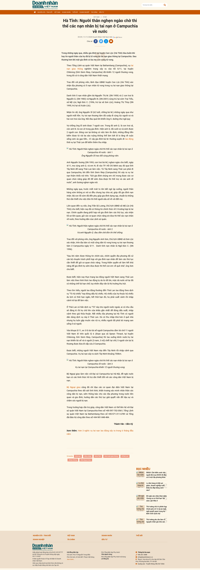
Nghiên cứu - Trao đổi (45, 12)
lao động (129, 139)
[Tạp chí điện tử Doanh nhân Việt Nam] (45, 4)
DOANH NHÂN (66, 12)
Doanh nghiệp (84, 12)
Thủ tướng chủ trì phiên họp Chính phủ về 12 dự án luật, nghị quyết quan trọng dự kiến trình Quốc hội (156, 510)
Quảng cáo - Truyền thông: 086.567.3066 (151, 564)
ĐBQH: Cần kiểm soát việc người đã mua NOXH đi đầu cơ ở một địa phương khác (156, 474)
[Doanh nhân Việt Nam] (42, 547)
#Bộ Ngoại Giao (86, 460)
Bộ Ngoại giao (74, 387)
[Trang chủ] (35, 12)
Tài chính (94, 12)
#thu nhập (87, 456)
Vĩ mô (105, 17)
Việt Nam (57, 12)
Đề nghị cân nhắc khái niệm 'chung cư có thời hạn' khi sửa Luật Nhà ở (156, 498)
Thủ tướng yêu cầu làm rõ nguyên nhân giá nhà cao (155, 520)
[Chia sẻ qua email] (111, 41)
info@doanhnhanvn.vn (145, 557)
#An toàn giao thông (111, 456)
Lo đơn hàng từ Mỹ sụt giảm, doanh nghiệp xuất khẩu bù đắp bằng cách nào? (155, 486)
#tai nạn (78, 456)
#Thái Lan (125, 456)
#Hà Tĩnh (98, 456)
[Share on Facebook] (96, 41)
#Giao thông (73, 460)
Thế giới (75, 12)
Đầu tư (101, 12)
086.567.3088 (142, 554)
